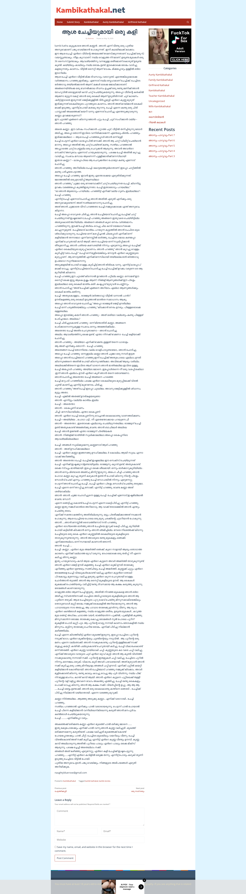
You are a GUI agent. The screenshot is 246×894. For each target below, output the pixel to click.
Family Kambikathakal (161, 79)
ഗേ (150, 111)
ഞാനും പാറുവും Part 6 (162, 140)
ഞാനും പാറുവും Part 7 (162, 135)
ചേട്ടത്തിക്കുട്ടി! (61, 789)
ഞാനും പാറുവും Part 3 (162, 156)
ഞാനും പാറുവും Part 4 (162, 151)
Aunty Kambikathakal (160, 74)
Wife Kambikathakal (160, 106)
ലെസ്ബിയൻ (156, 116)
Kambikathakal (69, 781)
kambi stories (104, 781)
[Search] (187, 22)
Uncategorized (157, 101)
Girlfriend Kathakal (159, 85)
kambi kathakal (91, 781)
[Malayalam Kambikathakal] (90, 10)
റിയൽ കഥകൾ (157, 122)
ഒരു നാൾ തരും (137, 789)
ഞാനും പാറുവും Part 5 (162, 145)
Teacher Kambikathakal (161, 95)
